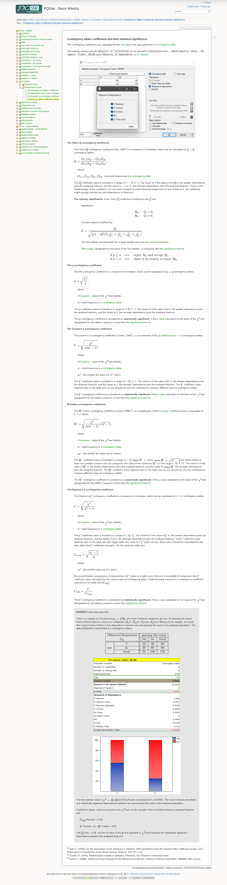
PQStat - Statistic (81, 20)
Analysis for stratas (29, 78)
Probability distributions (30, 51)
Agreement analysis (29, 102)
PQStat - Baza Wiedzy (37, 20)
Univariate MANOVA (29, 72)
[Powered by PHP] (106, 878)
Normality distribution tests (32, 57)
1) (126, 149)
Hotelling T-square (28, 75)
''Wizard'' (144, 54)
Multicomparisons (28, 69)
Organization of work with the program (36, 39)
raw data (125, 44)
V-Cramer (164, 411)
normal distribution (159, 242)
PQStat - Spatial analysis (28, 126)
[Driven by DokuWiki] (148, 878)
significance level (172, 248)
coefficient (166, 335)
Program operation (28, 36)
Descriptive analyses (29, 48)
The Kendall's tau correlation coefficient (43, 96)
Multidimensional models (31, 108)
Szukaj (209, 11)
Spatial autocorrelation (30, 150)
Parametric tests (31, 84)
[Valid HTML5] (120, 878)
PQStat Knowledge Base (61, 20)
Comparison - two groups (31, 63)
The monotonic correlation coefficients (42, 90)
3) (131, 410)
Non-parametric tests (112, 20)
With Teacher (26, 123)
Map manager (27, 132)
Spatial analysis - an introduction (34, 129)
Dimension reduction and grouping (35, 111)
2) (132, 335)
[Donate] (93, 878)
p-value (90, 248)
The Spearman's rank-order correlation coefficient (47, 93)
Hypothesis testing (28, 54)
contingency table (166, 44)
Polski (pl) (205, 6)
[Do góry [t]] (214, 37)
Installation (25, 33)
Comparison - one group (31, 60)
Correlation (96, 20)
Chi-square (83, 296)
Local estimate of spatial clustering (35, 153)
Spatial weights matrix (30, 135)
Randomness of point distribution (34, 147)
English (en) (193, 6)
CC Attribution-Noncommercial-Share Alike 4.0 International (153, 874)
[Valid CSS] (134, 878)
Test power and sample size (32, 45)
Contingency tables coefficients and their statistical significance (154, 20)
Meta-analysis (27, 120)
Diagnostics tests (28, 105)
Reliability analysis (28, 114)
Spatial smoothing (28, 138)
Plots (23, 42)
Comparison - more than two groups (36, 66)
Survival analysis (28, 117)
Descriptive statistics (29, 141)
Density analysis (28, 144)
